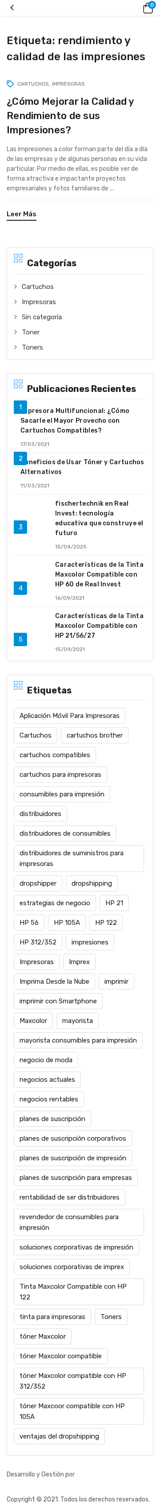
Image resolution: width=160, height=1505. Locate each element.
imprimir (116, 981)
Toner (31, 332)
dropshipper (38, 883)
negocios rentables (49, 1099)
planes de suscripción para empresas (76, 1178)
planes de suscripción (52, 1119)
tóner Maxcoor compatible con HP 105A (72, 1411)
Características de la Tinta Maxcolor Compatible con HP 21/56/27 (99, 625)
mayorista (77, 1021)
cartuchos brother (95, 735)
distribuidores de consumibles (65, 833)
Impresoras (39, 302)
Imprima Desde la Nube (54, 981)
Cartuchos (38, 287)
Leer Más (21, 214)
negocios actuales (47, 1080)
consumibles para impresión (62, 794)
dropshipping (92, 883)
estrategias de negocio (55, 903)
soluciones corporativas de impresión (76, 1247)
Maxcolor (33, 1021)
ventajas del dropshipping (59, 1436)
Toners (32, 347)
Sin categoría (42, 317)
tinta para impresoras (52, 1317)
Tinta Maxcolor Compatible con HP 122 (73, 1291)
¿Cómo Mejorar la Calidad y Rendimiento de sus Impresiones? (70, 115)
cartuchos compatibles (55, 755)
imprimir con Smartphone (58, 1001)
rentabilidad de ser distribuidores (70, 1197)
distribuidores (40, 814)
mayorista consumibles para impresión (78, 1040)
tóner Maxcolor (43, 1336)
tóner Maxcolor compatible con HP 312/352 (73, 1381)
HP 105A (67, 923)
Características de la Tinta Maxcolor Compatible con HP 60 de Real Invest (99, 574)
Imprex (79, 962)
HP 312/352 (38, 942)
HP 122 (106, 923)
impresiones (90, 942)
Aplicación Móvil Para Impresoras (70, 716)
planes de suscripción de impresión (73, 1158)
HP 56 (29, 923)
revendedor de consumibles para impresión (69, 1222)
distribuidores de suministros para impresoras (72, 858)
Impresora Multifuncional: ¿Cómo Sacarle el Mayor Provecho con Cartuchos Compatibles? (74, 420)
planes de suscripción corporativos (73, 1138)
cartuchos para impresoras (60, 775)
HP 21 (114, 903)
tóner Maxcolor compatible (61, 1356)
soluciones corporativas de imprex (72, 1267)
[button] (146, 8)
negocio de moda (46, 1060)
